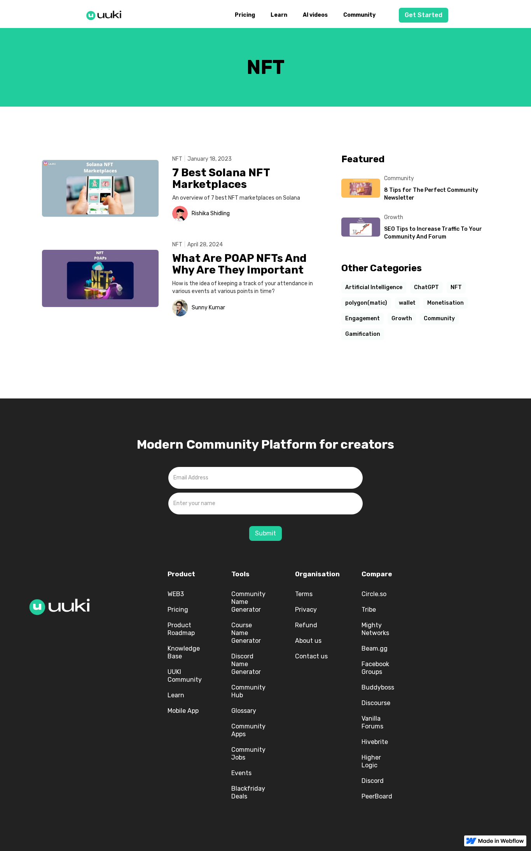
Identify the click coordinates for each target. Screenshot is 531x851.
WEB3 (176, 594)
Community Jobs (248, 753)
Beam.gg (375, 648)
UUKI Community (185, 675)
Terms (304, 594)
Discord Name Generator (246, 664)
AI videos (315, 15)
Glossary (243, 710)
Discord (373, 780)
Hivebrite (375, 742)
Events (241, 773)
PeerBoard (377, 796)
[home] (106, 14)
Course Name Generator (246, 632)
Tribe (369, 609)
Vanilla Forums (372, 722)
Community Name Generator (248, 601)
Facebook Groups (375, 668)
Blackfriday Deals (248, 792)
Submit (265, 533)
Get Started (423, 15)
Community (359, 15)
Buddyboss (378, 687)
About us (308, 640)
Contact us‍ (311, 656)
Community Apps (248, 730)
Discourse (376, 703)
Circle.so (374, 594)
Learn (279, 15)
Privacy (306, 609)
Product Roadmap (181, 629)
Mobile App (183, 710)
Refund (306, 625)
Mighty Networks (375, 629)
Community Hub (248, 691)
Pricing (245, 15)
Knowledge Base (184, 652)
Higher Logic (371, 761)
